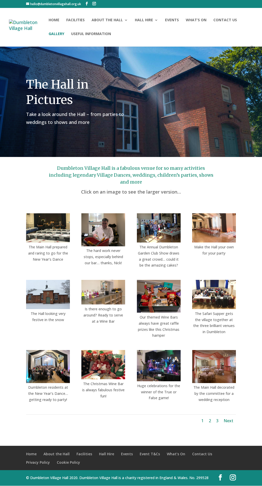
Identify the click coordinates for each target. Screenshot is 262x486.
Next (228, 421)
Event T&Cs (150, 453)
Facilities (75, 20)
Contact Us (225, 20)
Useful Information (91, 34)
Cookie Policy (68, 462)
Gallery (56, 34)
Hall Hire (144, 20)
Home (54, 20)
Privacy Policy (38, 462)
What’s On (196, 20)
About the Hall (107, 20)
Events (172, 20)
